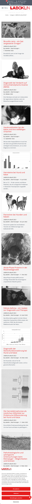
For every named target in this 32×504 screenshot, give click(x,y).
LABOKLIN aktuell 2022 (10, 46)
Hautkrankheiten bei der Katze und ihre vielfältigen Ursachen (14, 129)
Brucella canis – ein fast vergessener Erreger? (13, 42)
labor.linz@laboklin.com (17, 4)
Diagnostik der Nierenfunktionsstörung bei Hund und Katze (15, 350)
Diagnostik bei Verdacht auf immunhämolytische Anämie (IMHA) (16, 85)
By (11, 48)
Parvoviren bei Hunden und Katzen (15, 215)
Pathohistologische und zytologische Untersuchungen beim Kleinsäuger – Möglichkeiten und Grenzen (15, 456)
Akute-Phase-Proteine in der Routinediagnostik (15, 268)
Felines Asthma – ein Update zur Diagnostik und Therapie (15, 309)
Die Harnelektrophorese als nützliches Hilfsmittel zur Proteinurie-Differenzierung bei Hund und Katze (15, 414)
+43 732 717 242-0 (22, 1)
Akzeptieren (16, 489)
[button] (29, 469)
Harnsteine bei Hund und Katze (14, 173)
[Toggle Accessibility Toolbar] (30, 497)
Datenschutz (16, 501)
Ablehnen (16, 493)
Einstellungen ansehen (16, 498)
